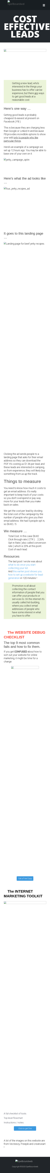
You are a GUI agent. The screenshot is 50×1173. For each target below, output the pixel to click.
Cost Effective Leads (27, 26)
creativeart (40, 1143)
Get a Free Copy (25, 878)
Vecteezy (14, 1143)
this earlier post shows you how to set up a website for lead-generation (25, 574)
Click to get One (25, 1128)
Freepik (25, 1143)
